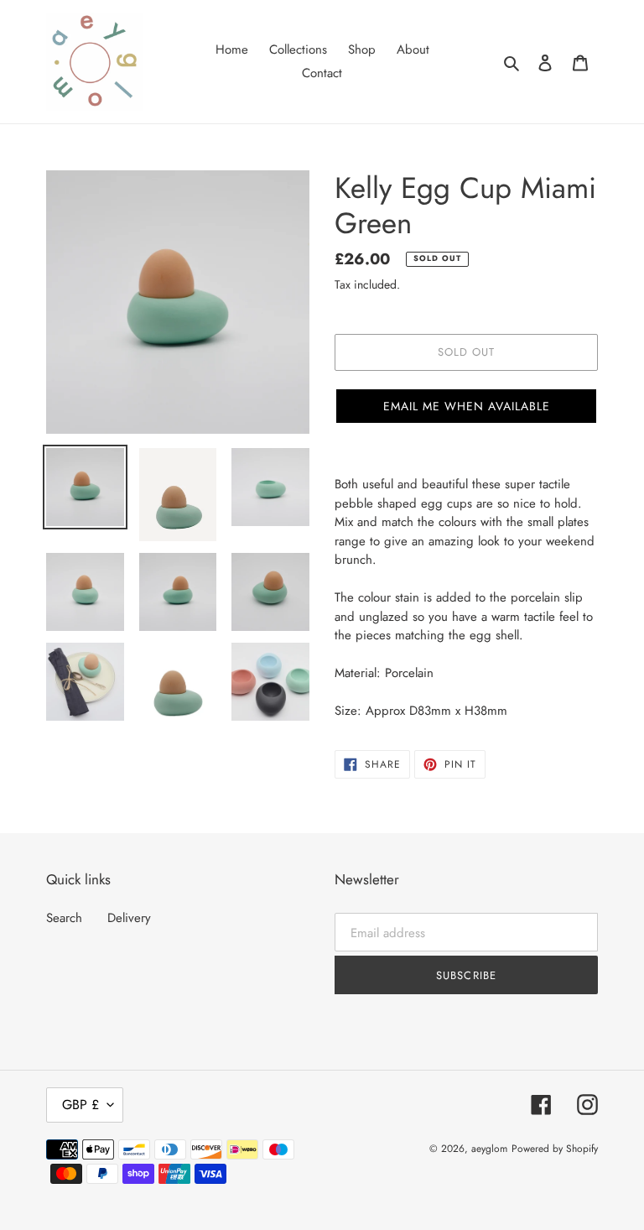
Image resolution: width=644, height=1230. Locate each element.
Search (64, 918)
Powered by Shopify (555, 1148)
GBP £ (80, 1104)
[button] (466, 406)
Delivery (129, 918)
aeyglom (489, 1148)
